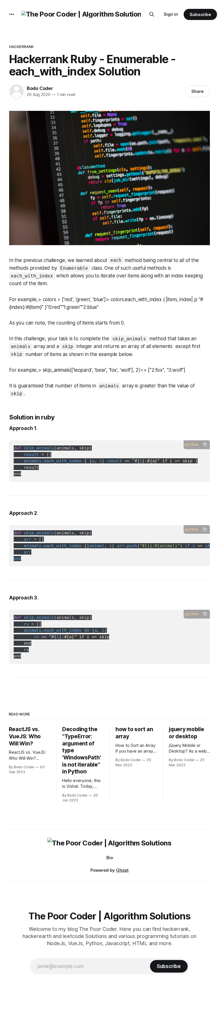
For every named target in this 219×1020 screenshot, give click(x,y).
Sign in (171, 14)
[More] (11, 14)
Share (197, 91)
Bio (109, 857)
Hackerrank (21, 46)
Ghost (122, 870)
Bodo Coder (40, 88)
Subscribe (200, 14)
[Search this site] (151, 14)
